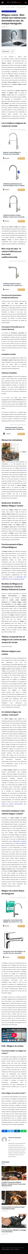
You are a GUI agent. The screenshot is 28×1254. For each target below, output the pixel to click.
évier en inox (22, 470)
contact (12, 1249)
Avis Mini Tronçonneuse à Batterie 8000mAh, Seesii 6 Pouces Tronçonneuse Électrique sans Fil (14, 1184)
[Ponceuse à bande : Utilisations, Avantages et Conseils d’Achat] (14, 1221)
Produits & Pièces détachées (9, 11)
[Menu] (3, 2)
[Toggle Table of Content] (11, 51)
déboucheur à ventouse (19, 841)
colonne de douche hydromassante (12, 804)
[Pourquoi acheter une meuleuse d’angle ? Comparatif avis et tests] (14, 1198)
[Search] (25, 2)
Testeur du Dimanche (14, 1137)
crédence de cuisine (19, 579)
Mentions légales (5, 1249)
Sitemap (17, 1249)
